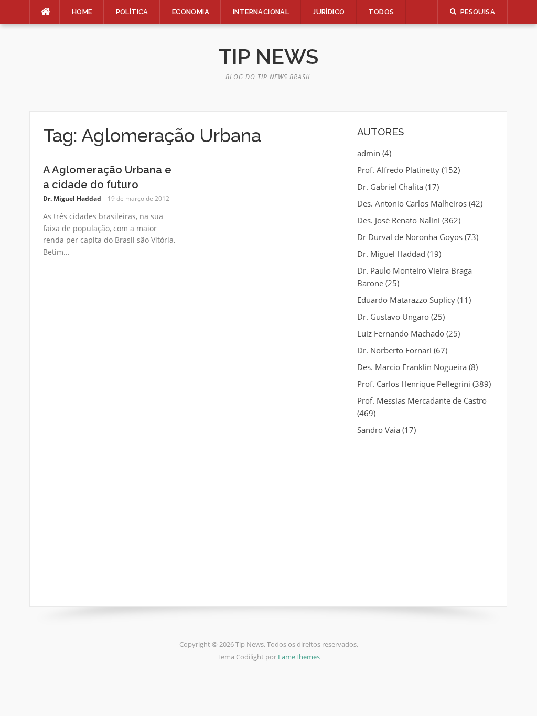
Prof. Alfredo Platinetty (398, 170)
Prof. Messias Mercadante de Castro (422, 400)
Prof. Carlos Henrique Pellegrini (413, 383)
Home (82, 12)
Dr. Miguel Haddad (72, 198)
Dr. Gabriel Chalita (390, 186)
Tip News (268, 56)
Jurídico (329, 12)
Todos (381, 12)
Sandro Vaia (378, 430)
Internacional (261, 12)
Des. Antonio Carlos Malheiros (412, 203)
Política (132, 12)
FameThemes (299, 656)
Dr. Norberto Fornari (394, 350)
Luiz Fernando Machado (400, 333)
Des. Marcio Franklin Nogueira (412, 367)
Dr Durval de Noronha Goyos (410, 237)
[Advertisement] (425, 514)
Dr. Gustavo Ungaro (393, 316)
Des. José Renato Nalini (398, 220)
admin (368, 153)
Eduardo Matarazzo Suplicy (406, 300)
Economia (190, 12)
